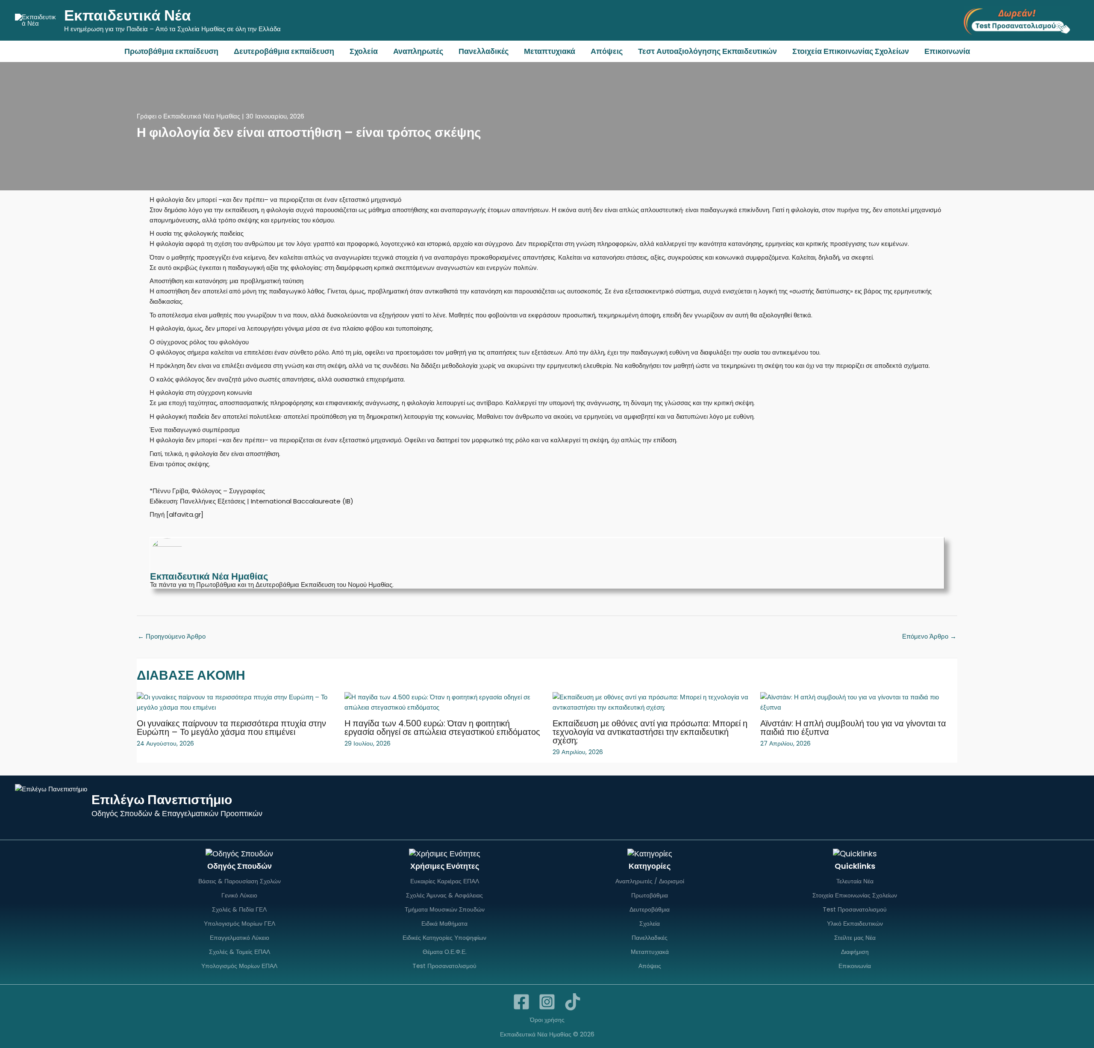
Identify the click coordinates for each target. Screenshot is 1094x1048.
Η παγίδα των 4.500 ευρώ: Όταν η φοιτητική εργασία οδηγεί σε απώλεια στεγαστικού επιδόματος (442, 727)
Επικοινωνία (947, 51)
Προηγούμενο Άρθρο (172, 636)
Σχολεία (364, 51)
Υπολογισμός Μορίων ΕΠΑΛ (239, 966)
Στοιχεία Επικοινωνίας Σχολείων (850, 51)
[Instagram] (547, 1001)
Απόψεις (607, 51)
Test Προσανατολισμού (444, 966)
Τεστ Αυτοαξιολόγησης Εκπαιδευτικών (707, 51)
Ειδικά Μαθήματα (444, 923)
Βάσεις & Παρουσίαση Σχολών (239, 881)
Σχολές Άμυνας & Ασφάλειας (444, 895)
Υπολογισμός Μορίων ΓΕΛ (239, 923)
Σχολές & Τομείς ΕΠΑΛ (239, 951)
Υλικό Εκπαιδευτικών (855, 923)
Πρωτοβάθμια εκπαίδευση (171, 51)
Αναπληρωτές (418, 51)
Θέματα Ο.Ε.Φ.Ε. (445, 951)
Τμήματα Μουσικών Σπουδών (445, 909)
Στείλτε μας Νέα (855, 937)
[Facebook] (521, 1001)
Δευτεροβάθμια (649, 909)
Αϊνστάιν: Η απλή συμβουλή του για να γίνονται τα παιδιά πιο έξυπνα (853, 727)
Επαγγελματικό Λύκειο (239, 937)
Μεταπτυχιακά (549, 51)
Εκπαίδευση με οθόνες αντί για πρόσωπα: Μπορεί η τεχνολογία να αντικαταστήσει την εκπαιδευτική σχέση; (650, 731)
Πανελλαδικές (484, 51)
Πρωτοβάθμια (649, 895)
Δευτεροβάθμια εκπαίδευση (284, 51)
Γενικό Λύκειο (239, 895)
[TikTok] (572, 1001)
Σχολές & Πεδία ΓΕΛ (239, 909)
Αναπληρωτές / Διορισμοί (649, 881)
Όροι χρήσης (547, 1019)
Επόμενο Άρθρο (929, 636)
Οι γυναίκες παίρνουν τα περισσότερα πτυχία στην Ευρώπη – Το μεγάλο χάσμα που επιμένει (231, 727)
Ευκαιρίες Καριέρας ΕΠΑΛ (444, 881)
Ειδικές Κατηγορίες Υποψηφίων (444, 937)
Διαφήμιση (855, 951)
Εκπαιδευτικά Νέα (127, 15)
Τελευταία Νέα (854, 881)
